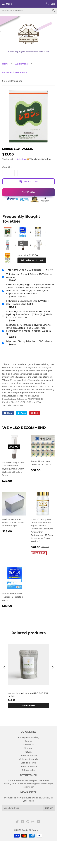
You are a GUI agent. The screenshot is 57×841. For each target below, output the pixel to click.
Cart (52, 4)
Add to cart (28, 705)
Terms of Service (28, 755)
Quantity (7, 167)
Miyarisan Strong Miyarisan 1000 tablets (29, 341)
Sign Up (49, 808)
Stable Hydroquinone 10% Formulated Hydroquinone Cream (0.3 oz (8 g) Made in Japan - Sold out (29, 314)
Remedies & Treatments (14, 72)
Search (28, 741)
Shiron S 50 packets (23, 269)
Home (5, 64)
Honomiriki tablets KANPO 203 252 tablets (28, 695)
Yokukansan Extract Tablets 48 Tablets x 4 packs (29, 276)
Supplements (21, 64)
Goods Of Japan (30, 830)
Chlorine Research (28, 759)
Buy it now (28, 192)
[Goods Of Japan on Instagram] (33, 822)
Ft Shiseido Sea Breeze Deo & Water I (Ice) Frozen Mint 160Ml (27, 302)
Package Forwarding (28, 737)
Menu (9, 4)
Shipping (21, 159)
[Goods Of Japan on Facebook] (22, 822)
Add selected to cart (32, 260)
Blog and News (28, 763)
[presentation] (4, 667)
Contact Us (28, 744)
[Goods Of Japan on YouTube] (38, 822)
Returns (29, 752)
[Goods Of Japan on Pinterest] (27, 822)
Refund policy (29, 770)
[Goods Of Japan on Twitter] (17, 822)
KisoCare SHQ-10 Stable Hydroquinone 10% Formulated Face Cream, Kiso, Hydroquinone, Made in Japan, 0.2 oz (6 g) (28, 329)
